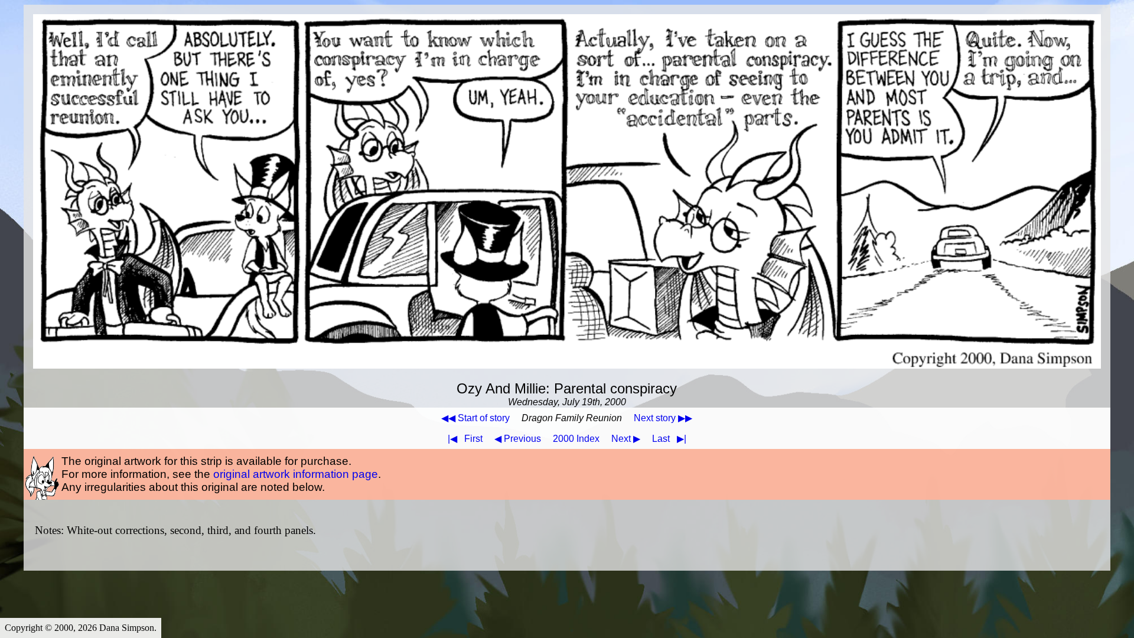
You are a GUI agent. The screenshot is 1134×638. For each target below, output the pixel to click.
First (465, 439)
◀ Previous (517, 439)
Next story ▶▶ (663, 418)
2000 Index (576, 439)
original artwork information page (295, 474)
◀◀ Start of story (475, 418)
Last (669, 439)
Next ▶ (625, 439)
